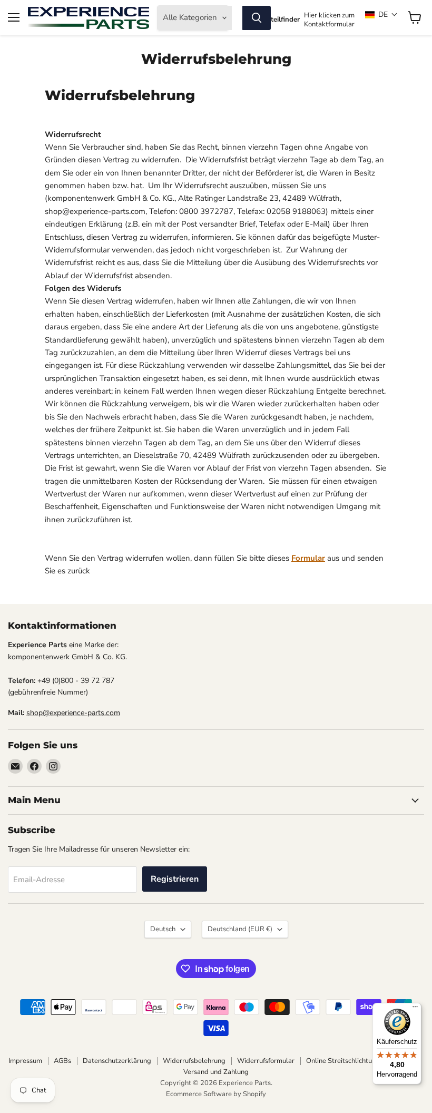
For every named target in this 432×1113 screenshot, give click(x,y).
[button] (381, 14)
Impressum (25, 1061)
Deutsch (162, 929)
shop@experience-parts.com (73, 713)
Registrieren (175, 879)
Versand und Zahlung (216, 1072)
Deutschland (240, 929)
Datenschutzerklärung (117, 1061)
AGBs (62, 1061)
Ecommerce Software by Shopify (216, 1094)
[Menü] (415, 1009)
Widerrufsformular (265, 1061)
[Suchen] (256, 18)
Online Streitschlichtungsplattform (359, 1061)
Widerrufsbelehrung (194, 1061)
